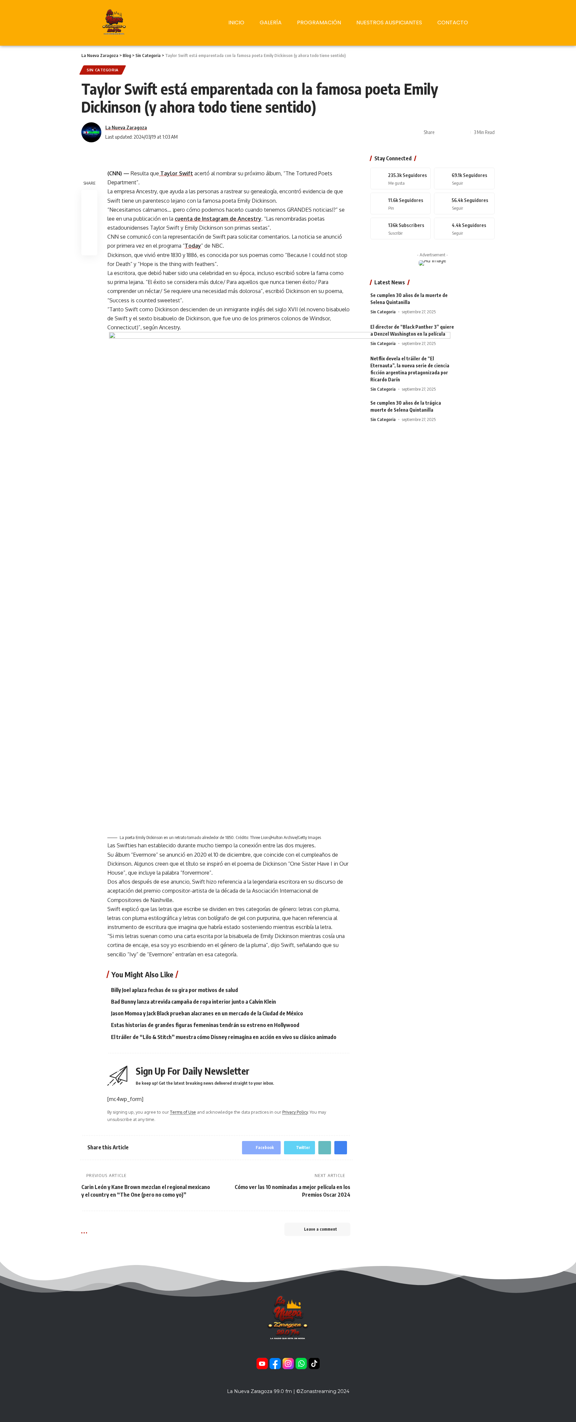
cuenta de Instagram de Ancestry (218, 218)
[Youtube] (401, 228)
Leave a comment (320, 1229)
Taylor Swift (176, 173)
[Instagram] (464, 203)
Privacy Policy (295, 1112)
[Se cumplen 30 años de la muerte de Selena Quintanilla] (478, 304)
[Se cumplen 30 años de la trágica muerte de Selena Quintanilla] (478, 411)
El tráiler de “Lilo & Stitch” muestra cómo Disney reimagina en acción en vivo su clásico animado (223, 1037)
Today (193, 245)
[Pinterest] (401, 203)
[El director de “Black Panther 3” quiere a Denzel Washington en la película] (478, 335)
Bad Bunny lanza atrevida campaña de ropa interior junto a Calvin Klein (193, 1001)
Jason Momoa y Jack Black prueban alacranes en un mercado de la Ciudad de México (207, 1013)
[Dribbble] (464, 228)
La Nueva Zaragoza (126, 127)
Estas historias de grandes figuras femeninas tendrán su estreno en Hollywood (205, 1025)
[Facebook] (401, 178)
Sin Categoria (103, 69)
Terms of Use (183, 1112)
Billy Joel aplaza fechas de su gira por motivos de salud (174, 990)
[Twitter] (464, 178)
